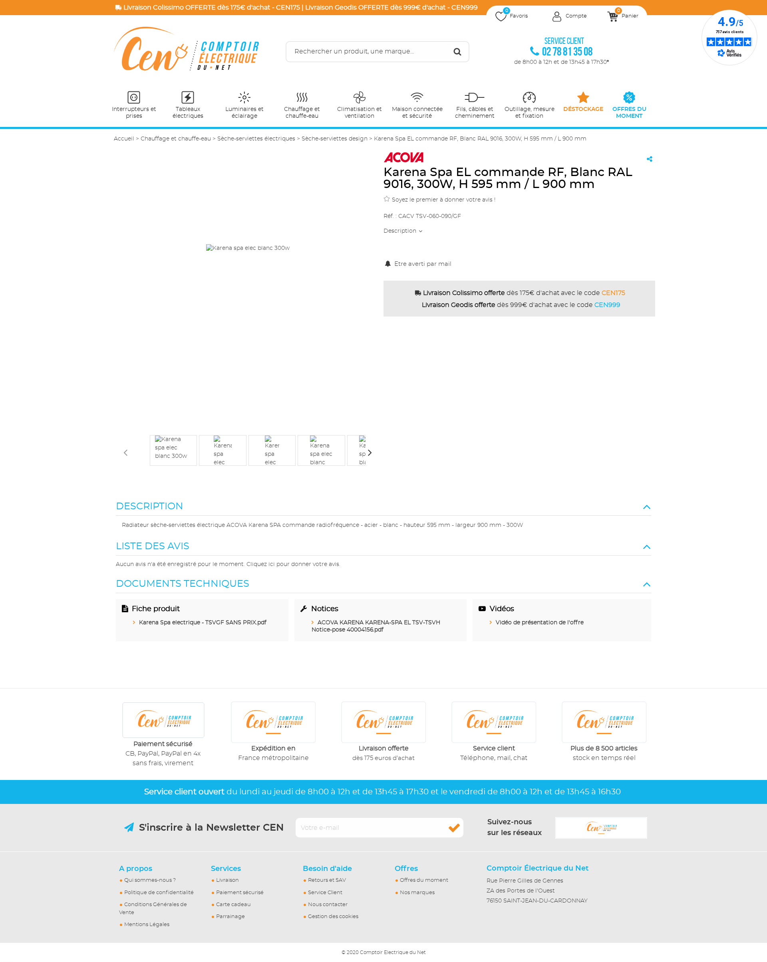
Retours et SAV (327, 880)
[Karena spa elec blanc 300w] (173, 450)
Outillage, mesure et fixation (529, 113)
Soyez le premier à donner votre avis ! (444, 200)
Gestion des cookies (333, 916)
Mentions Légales (146, 924)
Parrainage (230, 916)
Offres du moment (424, 880)
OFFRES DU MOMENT (629, 113)
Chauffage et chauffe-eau (302, 113)
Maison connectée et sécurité (417, 113)
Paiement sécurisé (240, 892)
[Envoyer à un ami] (649, 158)
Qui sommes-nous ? (150, 880)
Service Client (325, 892)
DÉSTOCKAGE (583, 109)
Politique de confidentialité (159, 892)
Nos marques (417, 892)
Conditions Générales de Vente (153, 908)
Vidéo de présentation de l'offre (540, 622)
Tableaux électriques (188, 113)
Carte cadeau (233, 904)
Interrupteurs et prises (134, 113)
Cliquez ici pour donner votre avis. (293, 564)
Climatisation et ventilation (359, 113)
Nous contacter (328, 904)
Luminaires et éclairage (244, 113)
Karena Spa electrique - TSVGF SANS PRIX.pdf (202, 622)
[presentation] (125, 452)
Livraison (227, 880)
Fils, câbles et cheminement (475, 113)
